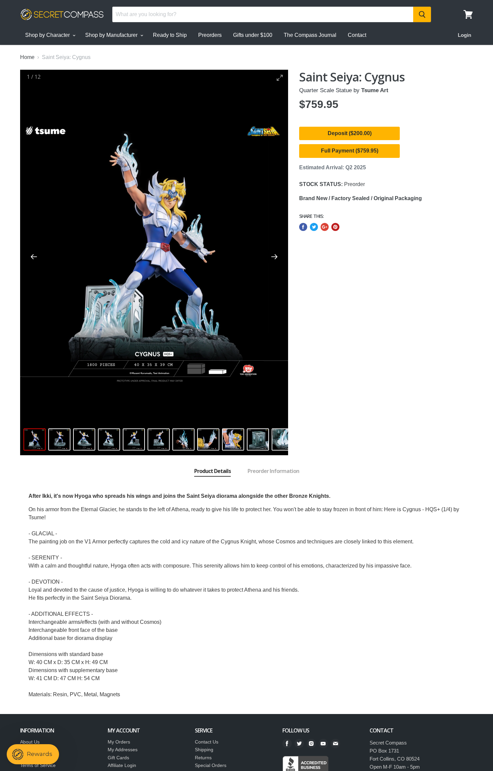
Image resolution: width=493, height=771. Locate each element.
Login (464, 35)
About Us (30, 742)
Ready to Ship (170, 35)
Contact (357, 35)
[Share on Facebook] (303, 227)
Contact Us (206, 742)
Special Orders (210, 765)
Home (27, 57)
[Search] (422, 14)
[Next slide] (274, 256)
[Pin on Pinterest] (335, 227)
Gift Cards (118, 757)
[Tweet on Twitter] (314, 227)
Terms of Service (38, 765)
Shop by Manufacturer (112, 35)
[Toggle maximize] (279, 77)
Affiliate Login (122, 765)
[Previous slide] (34, 256)
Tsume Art (374, 90)
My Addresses (123, 749)
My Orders (119, 742)
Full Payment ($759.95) (349, 151)
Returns (203, 757)
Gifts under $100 (252, 35)
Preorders (210, 35)
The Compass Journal (310, 35)
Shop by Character (48, 35)
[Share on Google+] (325, 227)
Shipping (204, 749)
